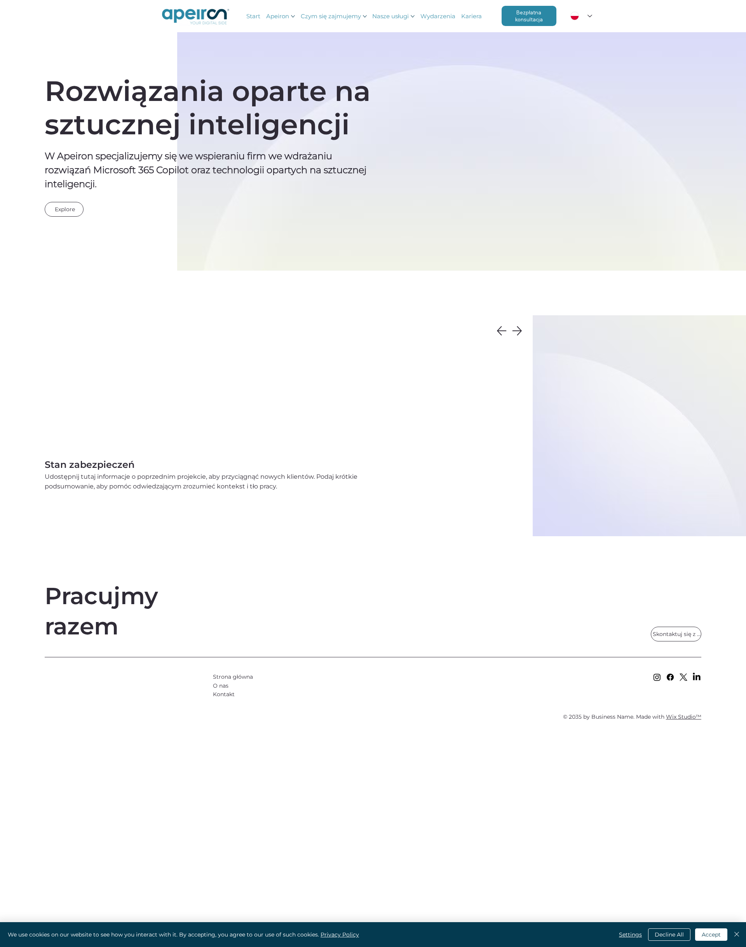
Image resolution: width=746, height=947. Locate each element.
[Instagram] (657, 677)
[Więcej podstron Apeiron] (293, 16)
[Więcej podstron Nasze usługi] (413, 16)
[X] (683, 677)
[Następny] (517, 331)
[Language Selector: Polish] (581, 16)
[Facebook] (670, 677)
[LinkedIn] (696, 677)
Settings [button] (630, 934)
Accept (711, 934)
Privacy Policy (340, 934)
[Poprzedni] (501, 331)
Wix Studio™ (683, 716)
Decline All (669, 934)
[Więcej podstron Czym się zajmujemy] (365, 16)
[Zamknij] (736, 934)
